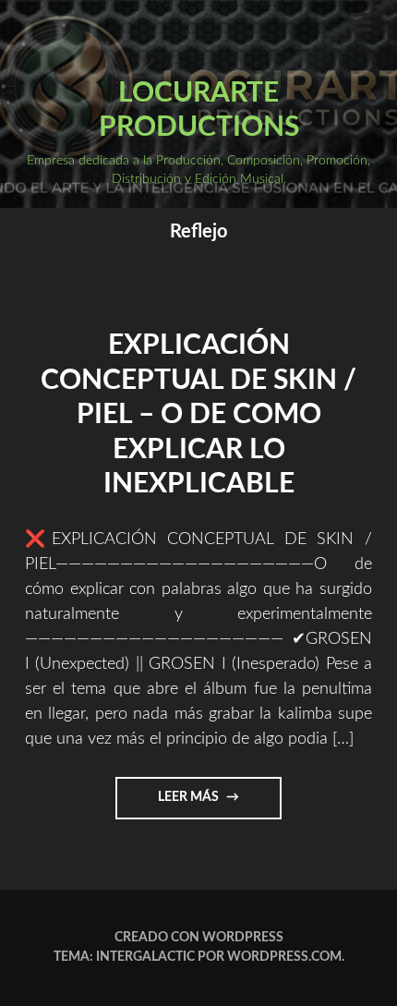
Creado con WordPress (198, 937)
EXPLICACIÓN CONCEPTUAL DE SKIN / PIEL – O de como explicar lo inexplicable (198, 415)
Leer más (209, 804)
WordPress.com (284, 957)
